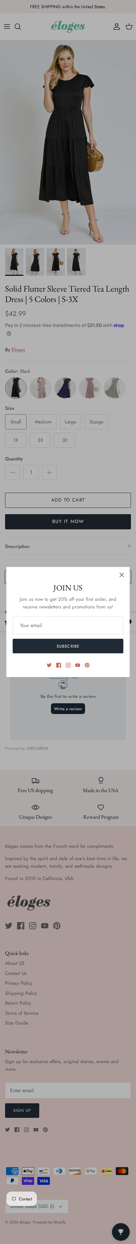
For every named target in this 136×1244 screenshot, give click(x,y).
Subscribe (68, 646)
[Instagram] (68, 665)
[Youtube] (77, 665)
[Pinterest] (87, 665)
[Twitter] (49, 665)
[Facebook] (58, 665)
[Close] (122, 575)
